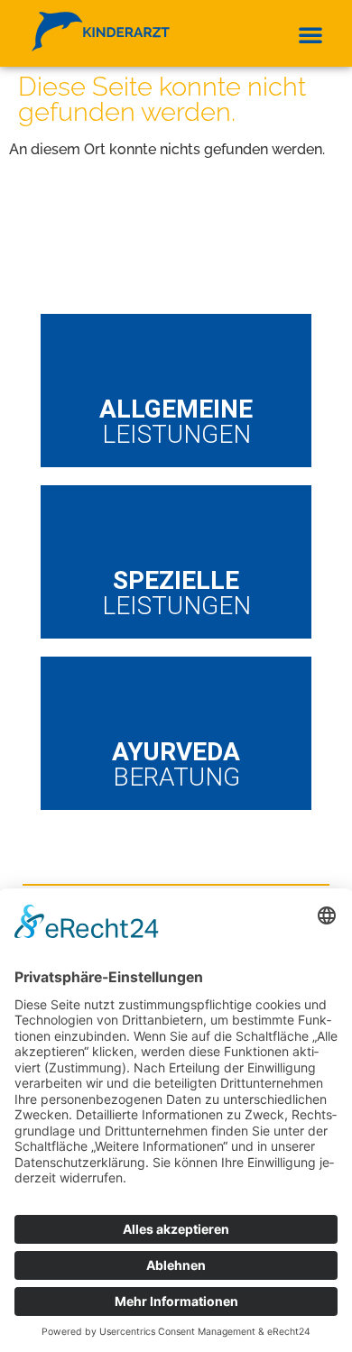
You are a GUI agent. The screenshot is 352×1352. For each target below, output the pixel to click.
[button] (310, 34)
